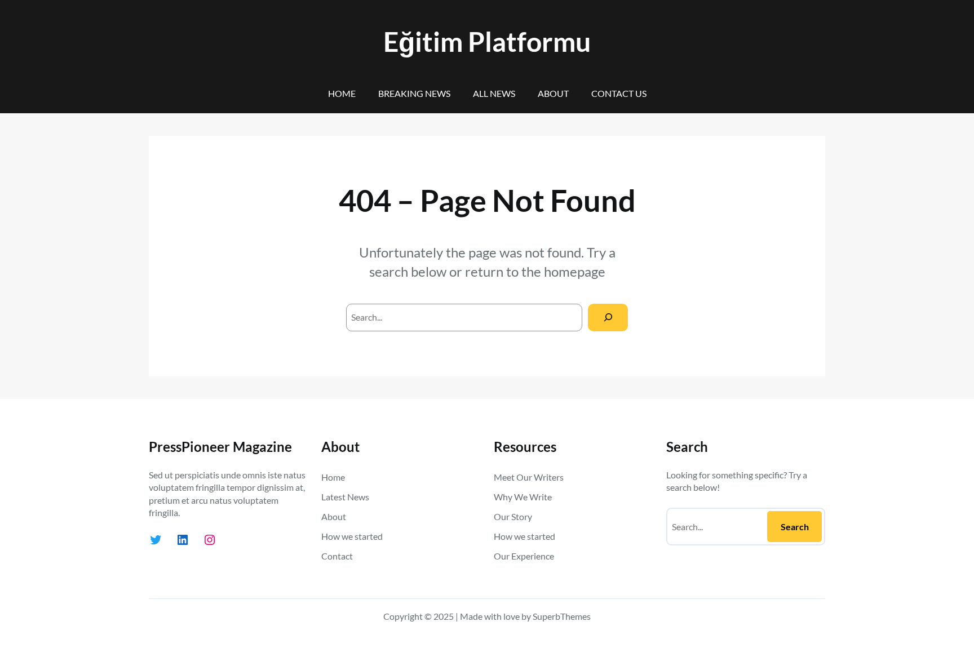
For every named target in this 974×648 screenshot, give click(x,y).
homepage (574, 271)
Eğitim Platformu (487, 41)
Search (795, 526)
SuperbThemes (562, 616)
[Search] (608, 317)
